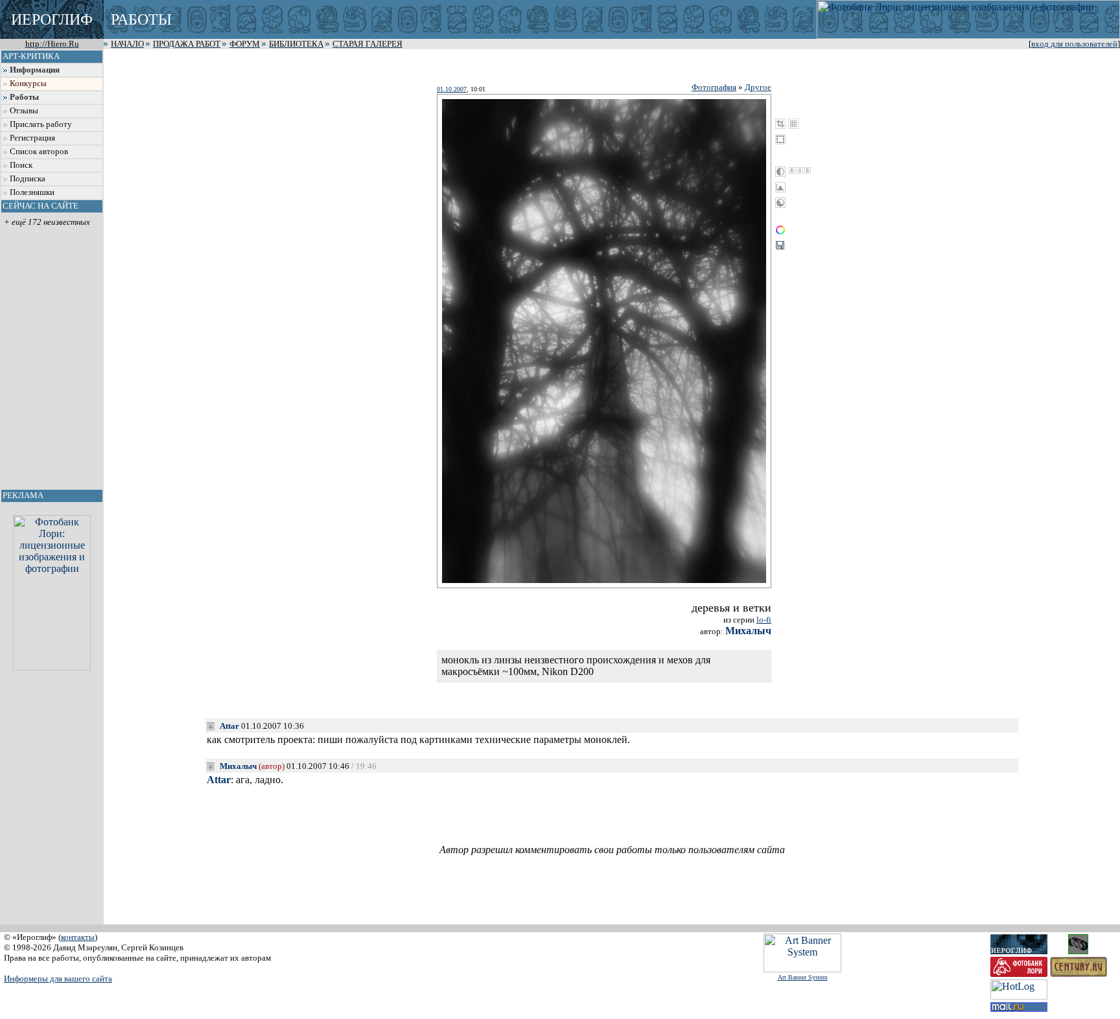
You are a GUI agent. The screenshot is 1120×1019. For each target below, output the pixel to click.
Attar (229, 726)
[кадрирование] (780, 124)
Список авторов (39, 151)
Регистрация (32, 138)
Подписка (27, 178)
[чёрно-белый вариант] (780, 171)
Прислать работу (41, 124)
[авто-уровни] (780, 203)
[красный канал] (792, 170)
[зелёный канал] (800, 170)
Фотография (714, 87)
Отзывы (24, 110)
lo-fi (763, 619)
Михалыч (748, 630)
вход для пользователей (1074, 44)
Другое (758, 87)
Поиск (21, 165)
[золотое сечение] (793, 124)
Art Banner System (803, 977)
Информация (35, 69)
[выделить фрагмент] (780, 139)
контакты (78, 937)
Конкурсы (28, 83)
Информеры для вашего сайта (58, 978)
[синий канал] (807, 170)
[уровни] (780, 187)
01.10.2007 (452, 89)
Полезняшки (32, 192)
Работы (24, 97)
